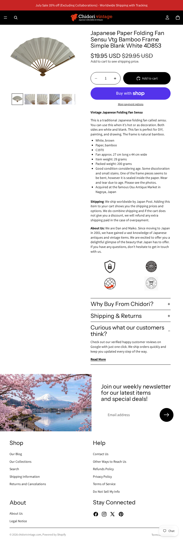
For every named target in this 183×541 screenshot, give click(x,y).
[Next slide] (71, 58)
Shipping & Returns (116, 315)
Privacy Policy (102, 476)
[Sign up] (166, 415)
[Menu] (5, 17)
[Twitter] (112, 514)
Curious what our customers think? (127, 330)
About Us (16, 513)
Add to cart (150, 78)
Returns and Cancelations (28, 484)
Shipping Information (25, 476)
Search (14, 469)
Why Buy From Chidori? (122, 303)
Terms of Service (104, 484)
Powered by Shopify (54, 534)
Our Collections (20, 461)
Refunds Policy (103, 469)
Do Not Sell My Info (106, 491)
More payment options (130, 104)
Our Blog (16, 454)
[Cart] (178, 17)
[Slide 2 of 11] (30, 99)
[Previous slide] (15, 58)
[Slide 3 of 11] (42, 99)
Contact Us (100, 454)
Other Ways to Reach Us (109, 461)
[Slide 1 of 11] (17, 99)
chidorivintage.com (29, 534)
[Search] (15, 17)
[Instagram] (104, 514)
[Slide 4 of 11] (54, 99)
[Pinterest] (121, 514)
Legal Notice (18, 521)
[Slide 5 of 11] (67, 99)
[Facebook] (96, 514)
